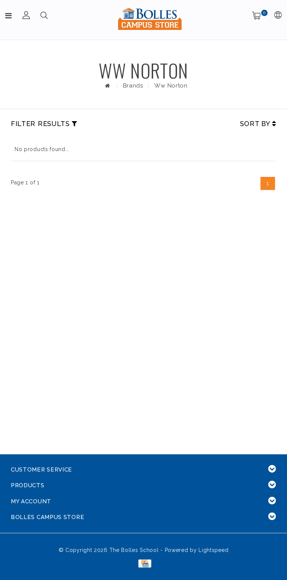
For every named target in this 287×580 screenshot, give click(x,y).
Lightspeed (213, 550)
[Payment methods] (143, 563)
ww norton (170, 85)
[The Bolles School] (150, 18)
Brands (133, 85)
